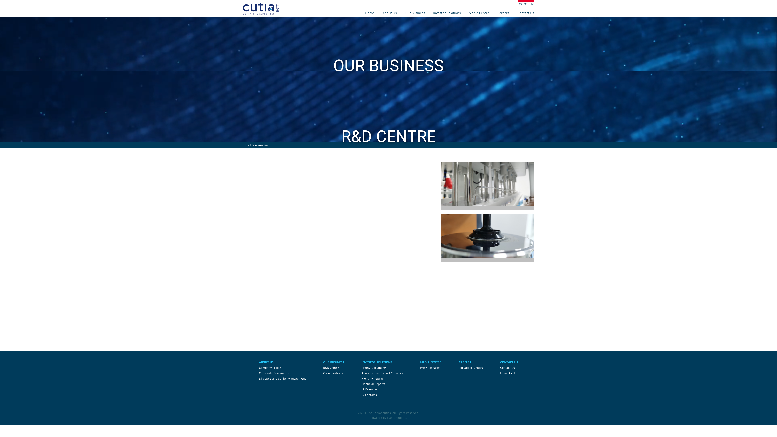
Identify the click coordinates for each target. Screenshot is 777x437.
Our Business (415, 13)
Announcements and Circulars (382, 373)
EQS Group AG (397, 418)
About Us (390, 13)
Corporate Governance (274, 373)
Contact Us (525, 13)
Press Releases (430, 368)
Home (370, 13)
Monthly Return (372, 378)
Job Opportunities (471, 368)
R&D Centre (331, 368)
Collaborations (333, 373)
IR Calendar (369, 389)
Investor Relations (447, 13)
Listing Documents (374, 368)
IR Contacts (369, 395)
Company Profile (270, 368)
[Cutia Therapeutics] (261, 9)
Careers (503, 13)
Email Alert (507, 373)
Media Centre (479, 13)
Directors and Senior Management (282, 378)
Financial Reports (373, 384)
